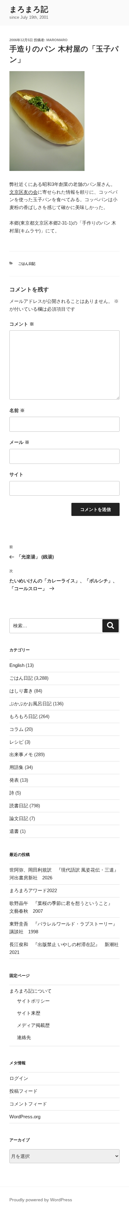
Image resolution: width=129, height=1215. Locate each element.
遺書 (14, 831)
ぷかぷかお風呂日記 (30, 703)
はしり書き (21, 690)
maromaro (57, 40)
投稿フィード (23, 1091)
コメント (21, 324)
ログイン (18, 1078)
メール (19, 442)
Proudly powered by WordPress (40, 1199)
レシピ (16, 742)
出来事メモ (21, 754)
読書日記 (18, 805)
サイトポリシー (33, 1001)
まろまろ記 (28, 9)
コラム (16, 729)
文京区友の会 (23, 192)
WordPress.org (24, 1116)
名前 (17, 410)
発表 (14, 780)
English (16, 665)
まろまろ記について (30, 991)
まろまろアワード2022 (33, 890)
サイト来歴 (28, 1013)
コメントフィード (28, 1103)
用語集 (16, 767)
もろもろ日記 (23, 716)
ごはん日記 (26, 263)
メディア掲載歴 (33, 1025)
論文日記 (18, 818)
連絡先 (24, 1037)
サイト (16, 474)
